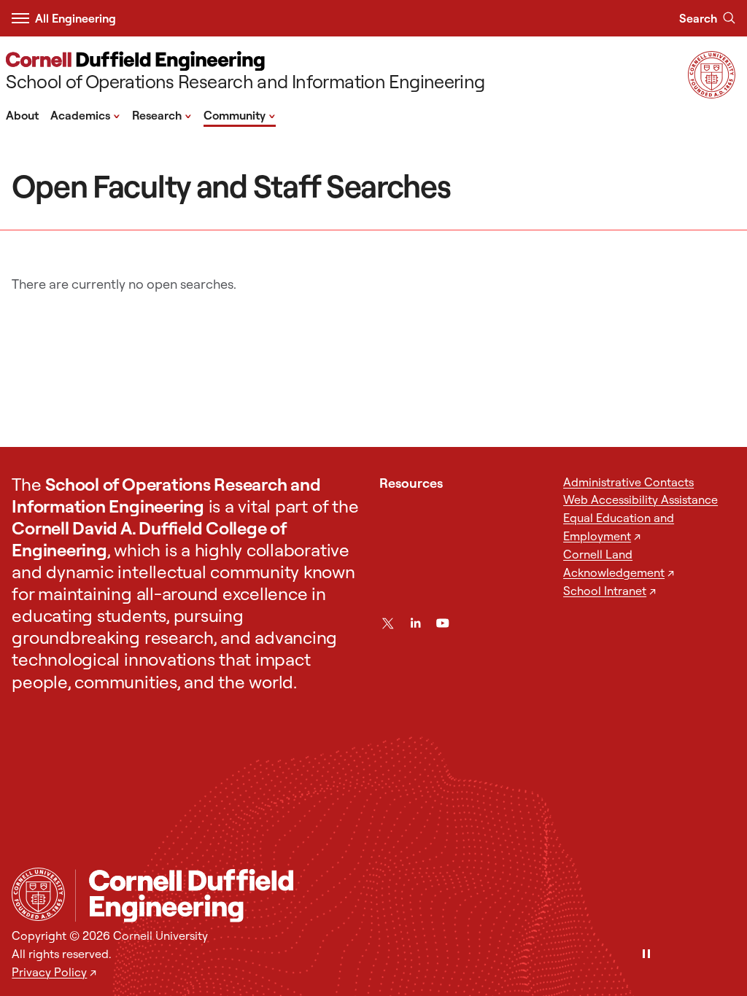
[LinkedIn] (415, 623)
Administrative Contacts (628, 482)
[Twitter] (387, 623)
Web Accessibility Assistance (640, 499)
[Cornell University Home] (38, 894)
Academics (85, 114)
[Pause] (646, 954)
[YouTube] (442, 623)
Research (162, 114)
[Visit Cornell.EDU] (711, 93)
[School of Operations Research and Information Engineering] (405, 895)
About (22, 115)
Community (240, 114)
